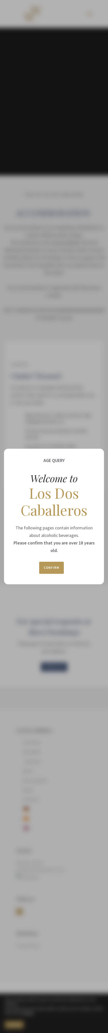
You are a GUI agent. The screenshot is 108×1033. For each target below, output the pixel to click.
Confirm (51, 568)
